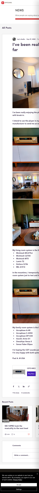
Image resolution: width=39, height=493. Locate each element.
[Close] (36, 475)
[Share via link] (29, 386)
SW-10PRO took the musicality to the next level (16, 427)
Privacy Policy (17, 480)
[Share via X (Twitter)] (19, 386)
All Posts (6, 27)
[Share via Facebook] (13, 386)
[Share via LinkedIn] (24, 386)
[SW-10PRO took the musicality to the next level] (17, 413)
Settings (19, 489)
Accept (19, 485)
